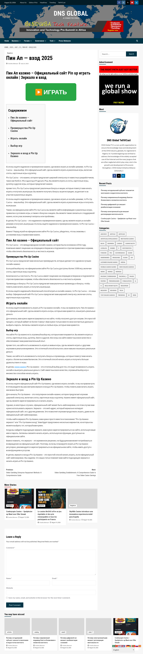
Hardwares (105, 257)
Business (15, 41)
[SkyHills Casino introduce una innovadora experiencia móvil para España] (82, 499)
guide (130, 253)
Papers (103, 281)
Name (9, 578)
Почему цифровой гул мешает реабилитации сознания (113, 205)
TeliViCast (61, 2)
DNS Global (71, 13)
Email (54, 578)
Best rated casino (127, 239)
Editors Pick (33, 2)
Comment (10, 548)
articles (122, 234)
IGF (132, 257)
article (112, 234)
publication (127, 281)
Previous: (23, 472)
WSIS (134, 295)
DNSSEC (112, 248)
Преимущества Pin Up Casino (23, 129)
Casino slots (130, 243)
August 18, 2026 (87, 520)
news (103, 272)
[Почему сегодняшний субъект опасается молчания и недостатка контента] (17, 626)
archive (104, 234)
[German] (128, 646)
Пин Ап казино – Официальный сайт (21, 119)
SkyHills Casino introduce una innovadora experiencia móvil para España (81, 514)
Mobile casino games (108, 267)
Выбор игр (16, 145)
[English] (122, 646)
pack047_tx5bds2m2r (108, 276)
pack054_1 (122, 276)
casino (119, 243)
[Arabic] (113, 646)
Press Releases (65, 41)
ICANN (125, 257)
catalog (104, 248)
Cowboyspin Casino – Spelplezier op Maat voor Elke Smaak (118, 219)
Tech (51, 41)
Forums (27, 41)
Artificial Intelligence (109, 239)
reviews (113, 290)
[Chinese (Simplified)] (116, 646)
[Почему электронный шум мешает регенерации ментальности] (98, 626)
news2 (110, 272)
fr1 (111, 253)
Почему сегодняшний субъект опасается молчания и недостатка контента (117, 191)
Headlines (43, 2)
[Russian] (137, 646)
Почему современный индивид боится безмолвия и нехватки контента (116, 198)
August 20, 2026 (12, 648)
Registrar (10, 53)
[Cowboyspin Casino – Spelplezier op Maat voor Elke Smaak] (19, 499)
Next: (75, 472)
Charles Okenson (13, 63)
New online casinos (126, 267)
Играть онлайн (19, 138)
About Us (23, 2)
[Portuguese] (134, 646)
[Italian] (131, 646)
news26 (118, 272)
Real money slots (111, 286)
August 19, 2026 (24, 517)
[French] (125, 646)
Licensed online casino (109, 262)
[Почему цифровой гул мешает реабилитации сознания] (71, 626)
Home (6, 41)
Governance (39, 41)
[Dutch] (119, 646)
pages (132, 276)
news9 (63, 632)
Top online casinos (108, 295)
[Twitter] (119, 176)
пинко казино (20, 367)
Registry (104, 290)
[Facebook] (114, 176)
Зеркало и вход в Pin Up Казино (24, 155)
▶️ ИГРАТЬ (51, 92)
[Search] (137, 41)
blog (102, 243)
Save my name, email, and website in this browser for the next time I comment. (39, 598)
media (123, 262)
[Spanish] (139, 646)
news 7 (91, 632)
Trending (52, 2)
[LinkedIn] (123, 176)
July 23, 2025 (25, 63)
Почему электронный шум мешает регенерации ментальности (115, 212)
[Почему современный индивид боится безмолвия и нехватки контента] (44, 626)
